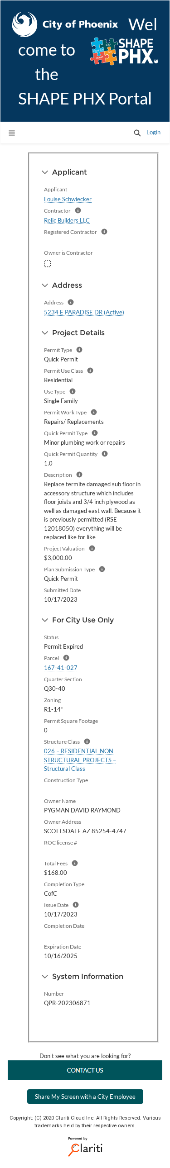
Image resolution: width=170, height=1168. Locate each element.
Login (153, 132)
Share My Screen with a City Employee (85, 1096)
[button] (137, 132)
